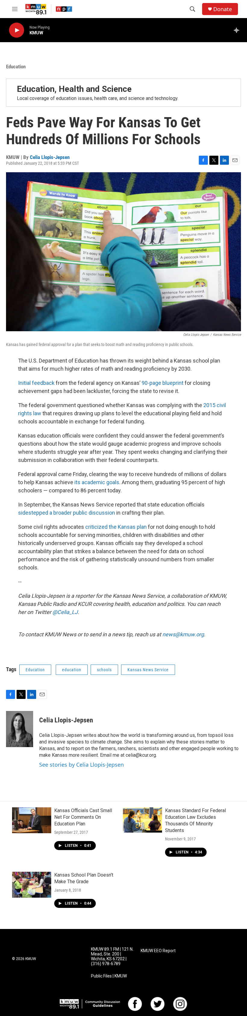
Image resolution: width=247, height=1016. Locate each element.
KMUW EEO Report (158, 951)
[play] (16, 30)
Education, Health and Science (74, 89)
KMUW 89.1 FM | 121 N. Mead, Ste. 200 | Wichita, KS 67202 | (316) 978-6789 (112, 956)
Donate (222, 9)
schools (104, 669)
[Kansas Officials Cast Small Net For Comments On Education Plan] (31, 820)
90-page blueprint (163, 383)
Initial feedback (36, 383)
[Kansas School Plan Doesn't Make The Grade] (31, 885)
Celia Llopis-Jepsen (50, 157)
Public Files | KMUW (109, 976)
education (71, 669)
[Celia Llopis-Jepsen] (19, 729)
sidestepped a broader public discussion (66, 513)
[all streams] (238, 30)
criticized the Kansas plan (116, 527)
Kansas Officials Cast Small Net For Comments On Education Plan (83, 817)
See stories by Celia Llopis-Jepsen (81, 764)
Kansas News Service (148, 669)
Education (16, 67)
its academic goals (96, 482)
